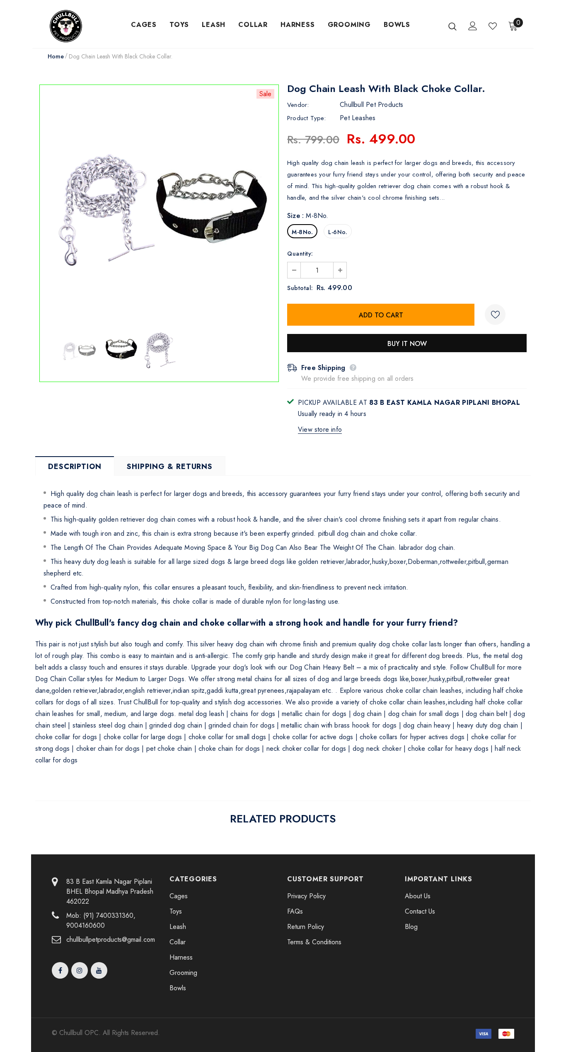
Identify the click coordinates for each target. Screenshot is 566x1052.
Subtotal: (300, 288)
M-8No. (302, 232)
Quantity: (300, 253)
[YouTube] (99, 970)
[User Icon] (472, 25)
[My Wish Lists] (493, 26)
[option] (159, 204)
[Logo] (76, 26)
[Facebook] (60, 970)
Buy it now (407, 343)
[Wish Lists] (495, 314)
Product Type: (306, 118)
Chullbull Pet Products (371, 104)
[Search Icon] (452, 26)
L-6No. (337, 232)
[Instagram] (79, 970)
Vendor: (298, 104)
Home (56, 56)
